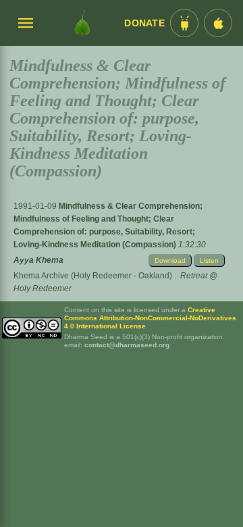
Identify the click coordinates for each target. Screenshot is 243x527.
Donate (144, 23)
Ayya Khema (38, 260)
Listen (209, 260)
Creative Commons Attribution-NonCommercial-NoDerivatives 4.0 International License (150, 318)
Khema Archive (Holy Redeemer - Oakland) (93, 275)
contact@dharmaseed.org (126, 345)
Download (170, 260)
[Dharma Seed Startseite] (82, 23)
